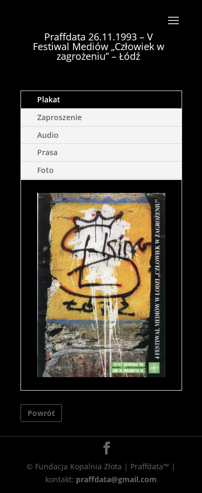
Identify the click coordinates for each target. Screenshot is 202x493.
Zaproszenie (59, 117)
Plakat (48, 99)
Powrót (41, 413)
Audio (48, 135)
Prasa (47, 152)
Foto (45, 170)
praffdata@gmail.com (116, 479)
